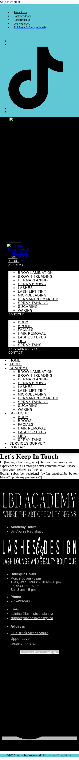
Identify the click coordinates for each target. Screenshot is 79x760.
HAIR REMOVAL (32, 333)
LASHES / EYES (32, 337)
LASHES (25, 288)
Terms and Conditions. (57, 755)
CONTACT (15, 352)
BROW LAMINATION (35, 272)
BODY (23, 322)
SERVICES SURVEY (23, 348)
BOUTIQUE (16, 314)
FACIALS (25, 330)
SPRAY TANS (30, 345)
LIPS (22, 341)
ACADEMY (16, 264)
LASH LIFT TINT (32, 291)
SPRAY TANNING (33, 303)
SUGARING (28, 306)
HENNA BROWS (32, 284)
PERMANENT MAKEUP (38, 299)
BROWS (25, 326)
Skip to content (10, 2)
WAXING (25, 310)
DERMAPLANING (33, 280)
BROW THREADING (35, 276)
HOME (12, 257)
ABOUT (13, 261)
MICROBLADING (32, 295)
